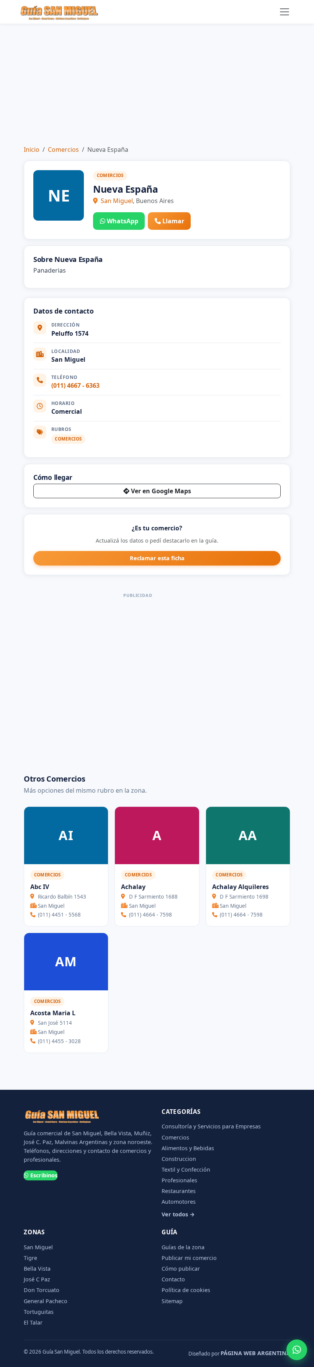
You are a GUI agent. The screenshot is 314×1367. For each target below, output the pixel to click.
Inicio (31, 149)
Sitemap (172, 1301)
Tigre (30, 1257)
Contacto (173, 1279)
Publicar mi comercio (189, 1257)
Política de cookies (186, 1290)
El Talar (33, 1322)
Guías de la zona (183, 1247)
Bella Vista (37, 1268)
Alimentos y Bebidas (188, 1148)
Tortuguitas (39, 1311)
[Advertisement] (157, 81)
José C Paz (37, 1279)
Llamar (173, 221)
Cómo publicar (181, 1268)
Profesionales (179, 1180)
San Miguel (117, 201)
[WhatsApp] (296, 1349)
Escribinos (43, 1175)
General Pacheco (45, 1301)
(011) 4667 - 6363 (75, 385)
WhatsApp (122, 221)
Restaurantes (179, 1191)
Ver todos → (178, 1214)
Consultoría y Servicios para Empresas (211, 1126)
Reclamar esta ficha (157, 558)
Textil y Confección (186, 1169)
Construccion (179, 1158)
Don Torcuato (41, 1290)
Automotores (179, 1201)
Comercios (63, 149)
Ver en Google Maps (161, 491)
